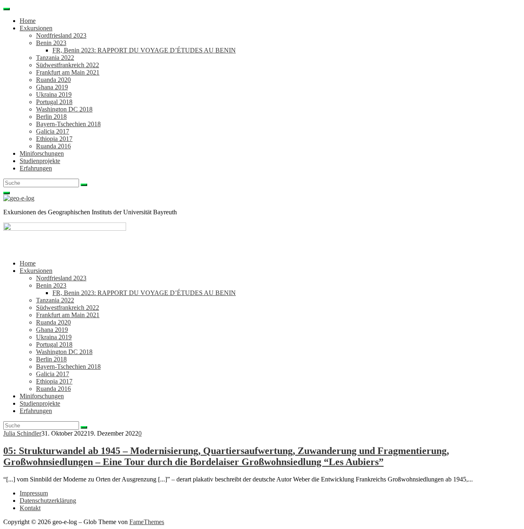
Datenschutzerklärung (48, 500)
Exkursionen (36, 28)
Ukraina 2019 (54, 94)
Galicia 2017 (52, 131)
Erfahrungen (36, 168)
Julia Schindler (22, 433)
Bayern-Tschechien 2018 (68, 123)
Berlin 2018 (51, 116)
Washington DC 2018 (64, 109)
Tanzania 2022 (55, 57)
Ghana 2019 (52, 87)
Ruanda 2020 (53, 79)
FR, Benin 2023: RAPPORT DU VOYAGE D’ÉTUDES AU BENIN (144, 50)
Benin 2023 (51, 42)
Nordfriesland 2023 (61, 35)
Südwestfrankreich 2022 (67, 64)
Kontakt (30, 507)
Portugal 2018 (54, 101)
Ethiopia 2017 (54, 138)
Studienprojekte (40, 160)
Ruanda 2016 (53, 146)
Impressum (34, 493)
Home (28, 20)
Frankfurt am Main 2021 (67, 72)
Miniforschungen (42, 153)
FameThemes (146, 521)
